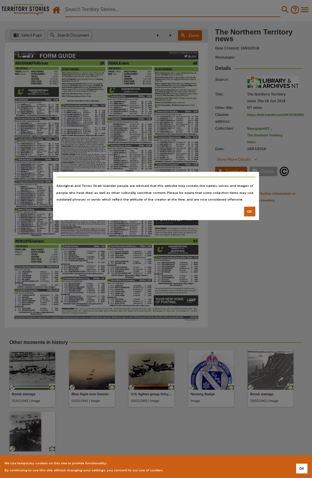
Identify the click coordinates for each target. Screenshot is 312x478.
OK (249, 211)
